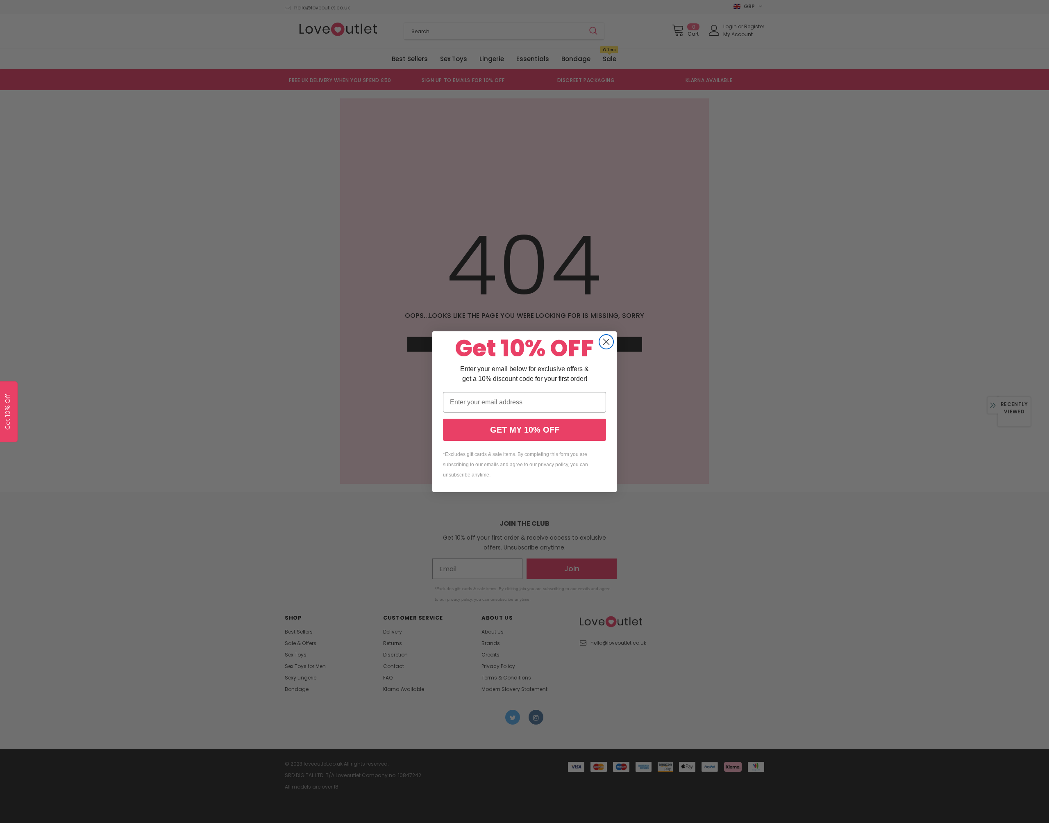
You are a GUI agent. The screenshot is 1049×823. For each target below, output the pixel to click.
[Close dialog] (606, 342)
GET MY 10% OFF (524, 429)
